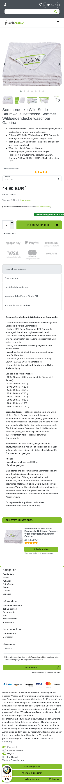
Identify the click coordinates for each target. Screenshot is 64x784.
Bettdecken (8, 574)
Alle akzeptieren (32, 766)
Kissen (6, 577)
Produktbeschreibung (15, 269)
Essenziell (12, 747)
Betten (6, 587)
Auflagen (7, 581)
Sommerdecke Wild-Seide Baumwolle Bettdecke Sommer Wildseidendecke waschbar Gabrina (41, 532)
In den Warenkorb (38, 224)
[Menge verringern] (12, 227)
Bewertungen (11, 278)
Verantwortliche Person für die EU (21, 296)
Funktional (12, 757)
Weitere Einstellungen (13, 760)
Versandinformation (43, 207)
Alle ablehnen (32, 779)
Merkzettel (8, 637)
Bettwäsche (8, 584)
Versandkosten (25, 200)
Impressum (8, 622)
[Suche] (55, 11)
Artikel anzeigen (41, 549)
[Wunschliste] (40, 4)
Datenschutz (9, 612)
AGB (5, 615)
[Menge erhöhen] (12, 222)
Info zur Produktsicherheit (17, 305)
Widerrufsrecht (10, 618)
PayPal (10, 753)
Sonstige (7, 594)
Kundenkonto (9, 633)
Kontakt (55, 779)
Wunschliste (10, 233)
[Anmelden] (5, 4)
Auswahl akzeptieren (32, 773)
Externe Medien (15, 750)
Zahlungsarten (10, 609)
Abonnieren (31, 667)
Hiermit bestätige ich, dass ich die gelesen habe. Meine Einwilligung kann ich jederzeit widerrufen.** (32, 658)
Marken (6, 590)
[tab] (32, 269)
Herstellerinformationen (16, 287)
